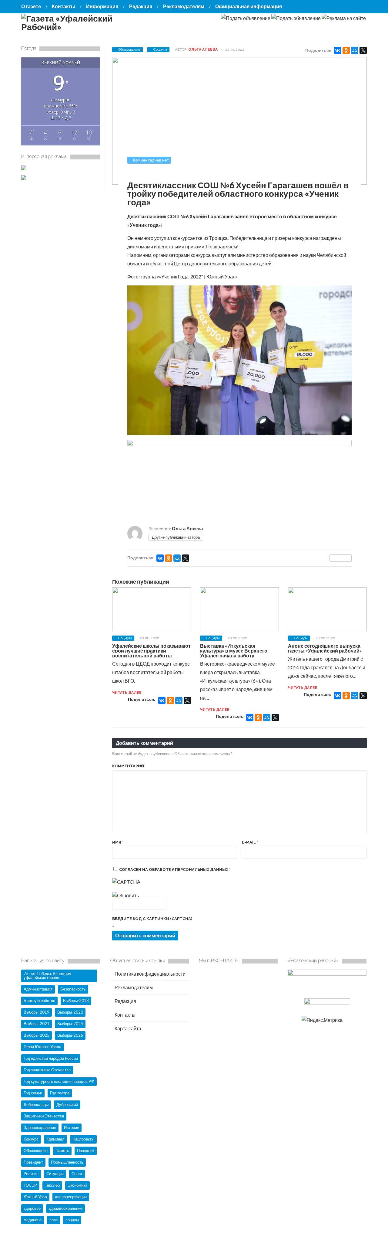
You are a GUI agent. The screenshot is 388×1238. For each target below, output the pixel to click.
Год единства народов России (51, 1058)
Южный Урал (35, 1196)
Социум (160, 49)
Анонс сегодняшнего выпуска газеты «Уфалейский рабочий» (325, 648)
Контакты (63, 6)
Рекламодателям (183, 6)
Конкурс (31, 1139)
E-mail (250, 842)
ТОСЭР (30, 1185)
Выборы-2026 (70, 1035)
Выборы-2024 (70, 1023)
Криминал (55, 1139)
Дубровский (67, 1104)
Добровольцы (36, 1104)
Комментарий (128, 766)
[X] (363, 50)
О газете (31, 6)
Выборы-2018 (76, 1000)
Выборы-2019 (36, 1012)
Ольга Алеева (203, 49)
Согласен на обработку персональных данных (175, 869)
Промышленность (67, 1162)
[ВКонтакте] (337, 50)
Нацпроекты (83, 1139)
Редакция (140, 6)
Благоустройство (39, 1000)
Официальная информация (248, 6)
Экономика (77, 1185)
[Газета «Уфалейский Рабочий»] (81, 27)
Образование (129, 49)
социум (72, 1219)
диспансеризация (71, 1196)
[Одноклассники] (346, 50)
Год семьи (33, 1092)
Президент (33, 1162)
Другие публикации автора (176, 537)
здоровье (32, 1208)
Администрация (38, 989)
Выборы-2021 (36, 1023)
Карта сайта (127, 1028)
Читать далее (127, 693)
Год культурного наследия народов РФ (59, 1081)
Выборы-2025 (36, 1035)
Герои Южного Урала (42, 1046)
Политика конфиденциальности (150, 974)
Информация (102, 6)
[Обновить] (125, 895)
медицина (33, 1219)
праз (53, 1219)
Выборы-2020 (70, 1012)
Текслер (52, 1185)
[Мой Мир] (354, 50)
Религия (31, 1173)
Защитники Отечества (44, 1116)
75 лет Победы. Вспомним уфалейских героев (48, 975)
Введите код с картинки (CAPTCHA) (152, 918)
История (71, 1127)
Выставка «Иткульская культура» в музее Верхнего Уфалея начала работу (233, 650)
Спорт (77, 1173)
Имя (118, 842)
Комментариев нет (151, 160)
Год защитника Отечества (47, 1069)
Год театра (59, 1092)
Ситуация (55, 1173)
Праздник (85, 1150)
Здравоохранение (40, 1127)
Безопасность (73, 989)
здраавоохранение (65, 1208)
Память (62, 1150)
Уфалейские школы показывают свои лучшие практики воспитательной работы (151, 650)
